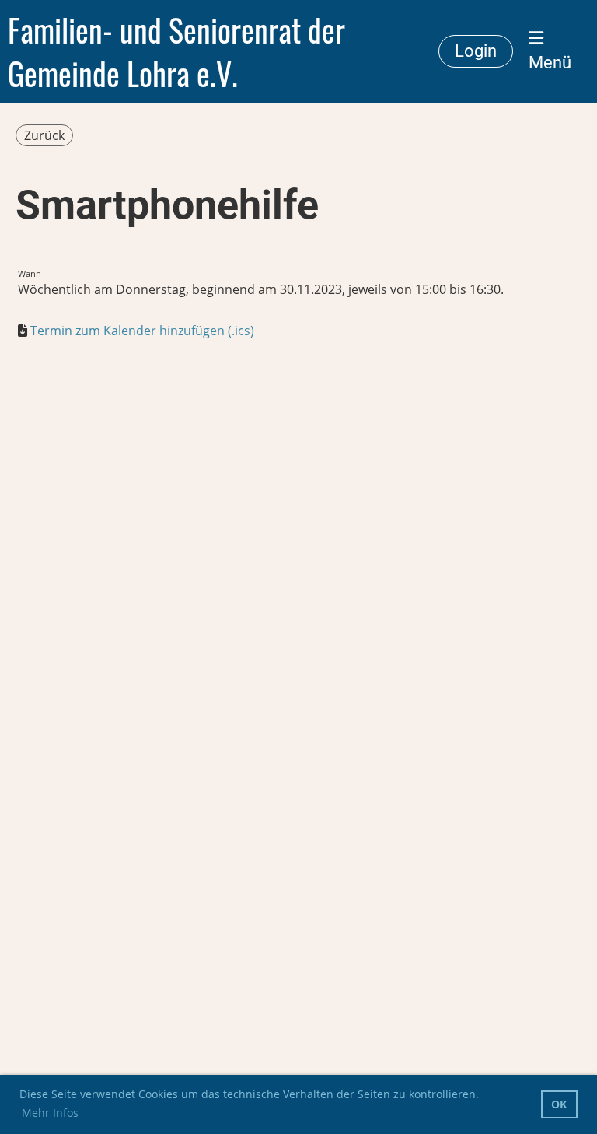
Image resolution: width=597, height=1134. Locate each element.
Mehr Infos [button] (50, 1112)
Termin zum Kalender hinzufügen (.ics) (142, 330)
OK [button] (559, 1104)
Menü (550, 62)
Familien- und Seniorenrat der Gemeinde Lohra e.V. (176, 51)
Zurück (44, 135)
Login (476, 51)
